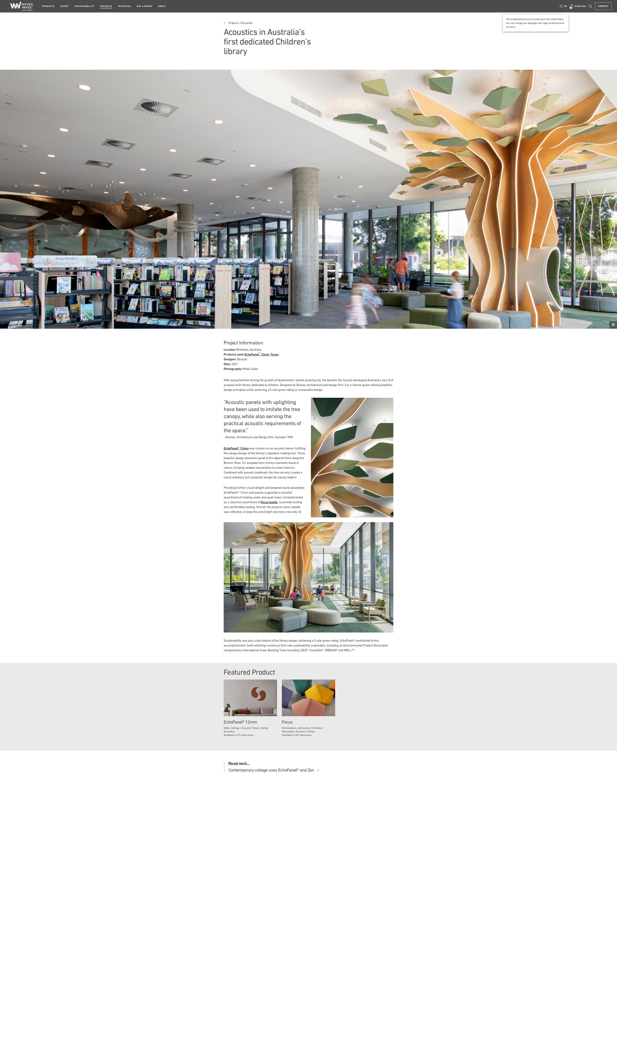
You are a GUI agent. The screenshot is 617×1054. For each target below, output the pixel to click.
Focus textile (269, 502)
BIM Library (144, 6)
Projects (106, 6)
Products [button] (48, 6)
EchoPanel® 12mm (236, 448)
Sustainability (84, 6)
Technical (124, 6)
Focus (274, 354)
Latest (64, 6)
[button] (563, 6)
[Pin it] (613, 325)
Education (247, 23)
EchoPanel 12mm (257, 354)
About (162, 6)
